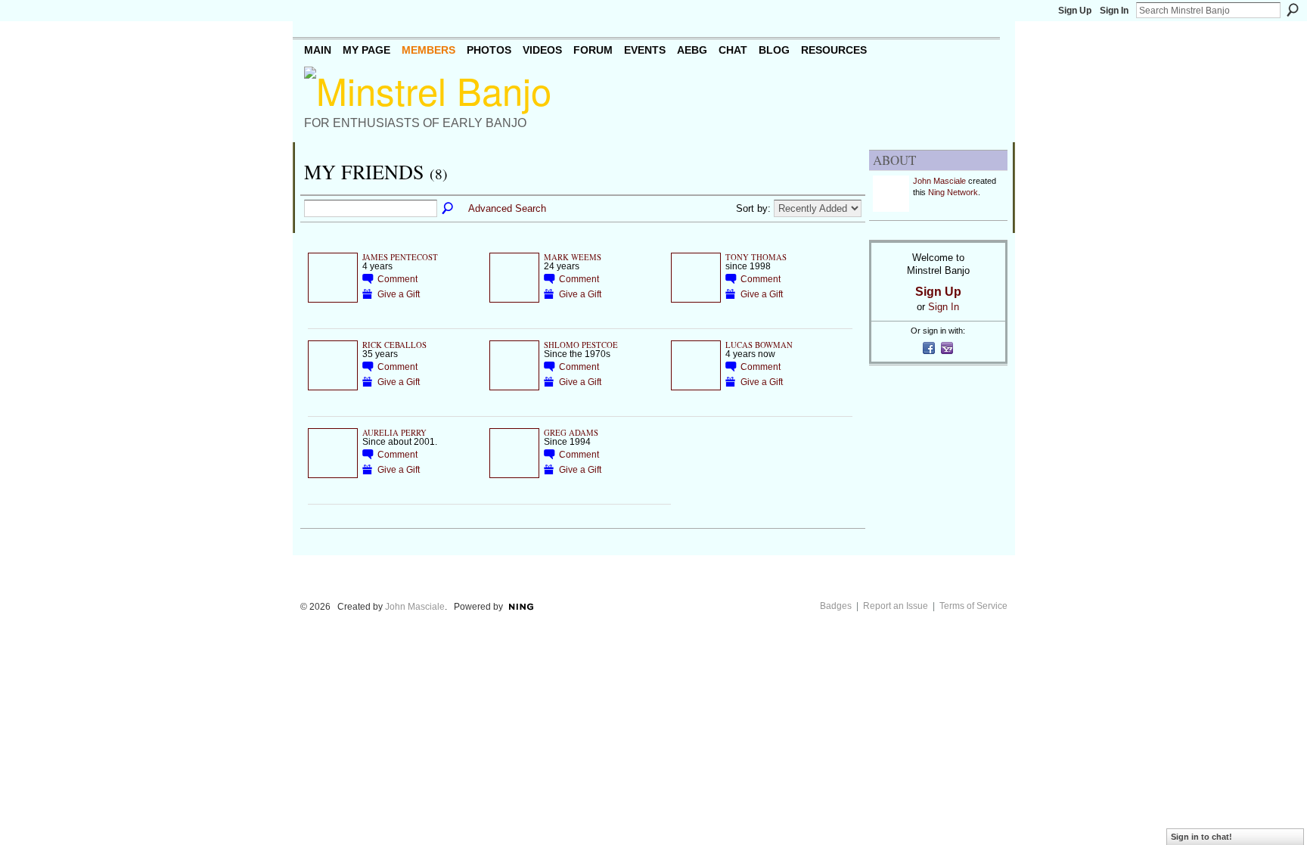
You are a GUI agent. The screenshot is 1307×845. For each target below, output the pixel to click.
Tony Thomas (756, 257)
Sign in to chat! (1201, 836)
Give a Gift (398, 294)
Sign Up (1074, 10)
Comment (397, 279)
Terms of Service (973, 606)
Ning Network (953, 192)
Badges (836, 606)
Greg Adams (571, 432)
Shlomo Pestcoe (581, 345)
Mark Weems (572, 257)
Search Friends (448, 209)
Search (1293, 10)
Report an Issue (895, 606)
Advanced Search (507, 208)
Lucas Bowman (759, 345)
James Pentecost (400, 257)
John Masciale (939, 180)
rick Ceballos (394, 345)
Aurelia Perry (394, 432)
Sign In (1114, 10)
